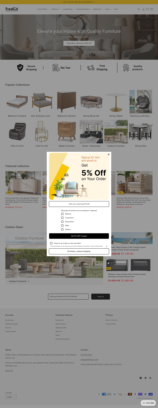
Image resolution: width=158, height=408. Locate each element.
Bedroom (68, 214)
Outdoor (68, 229)
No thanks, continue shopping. (79, 251)
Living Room (69, 218)
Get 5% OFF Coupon (79, 236)
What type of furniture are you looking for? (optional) (79, 210)
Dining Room (69, 221)
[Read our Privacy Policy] (106, 246)
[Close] (108, 154)
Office (67, 225)
